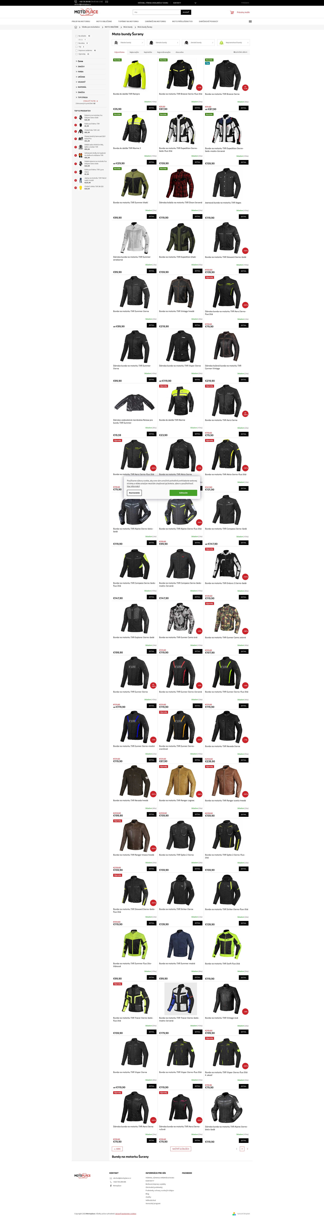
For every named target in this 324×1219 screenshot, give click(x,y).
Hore (118, 1149)
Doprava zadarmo (87, 50)
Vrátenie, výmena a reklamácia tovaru (153, 3)
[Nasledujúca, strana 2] (242, 1149)
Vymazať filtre (89, 101)
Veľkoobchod (151, 1200)
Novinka (83, 43)
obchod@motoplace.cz (122, 1178)
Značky (148, 1197)
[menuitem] (82, 21)
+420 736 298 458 (119, 1182)
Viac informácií (133, 486)
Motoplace (117, 1185)
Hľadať (186, 12)
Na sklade (84, 36)
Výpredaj (84, 54)
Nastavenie (134, 492)
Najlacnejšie (134, 52)
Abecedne (180, 52)
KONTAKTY (177, 3)
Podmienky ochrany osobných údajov (160, 1190)
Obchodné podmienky (154, 1187)
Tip (81, 47)
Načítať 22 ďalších (181, 1149)
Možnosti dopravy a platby (156, 1184)
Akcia (82, 39)
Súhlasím (183, 492)
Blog (147, 1194)
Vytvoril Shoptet (243, 1213)
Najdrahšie (148, 52)
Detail (151, 108)
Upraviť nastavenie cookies (125, 1213)
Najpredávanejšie (163, 52)
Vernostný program (153, 1203)
